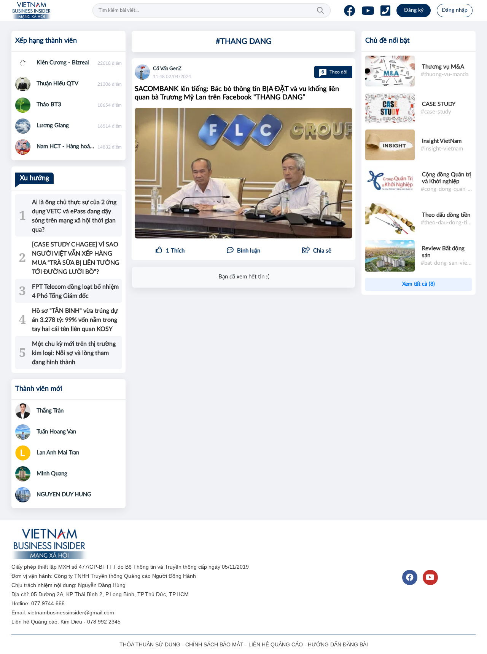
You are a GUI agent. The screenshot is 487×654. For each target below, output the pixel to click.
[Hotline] (385, 10)
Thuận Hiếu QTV (57, 83)
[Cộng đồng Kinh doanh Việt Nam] (31, 10)
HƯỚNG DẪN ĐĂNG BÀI (338, 644)
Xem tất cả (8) (418, 284)
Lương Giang (53, 125)
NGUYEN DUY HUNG (64, 494)
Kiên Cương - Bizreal (63, 63)
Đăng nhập (455, 10)
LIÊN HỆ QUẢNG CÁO (275, 644)
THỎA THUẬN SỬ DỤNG (149, 644)
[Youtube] (367, 10)
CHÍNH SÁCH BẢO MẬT (214, 644)
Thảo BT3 (49, 104)
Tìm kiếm (320, 10)
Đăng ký (413, 10)
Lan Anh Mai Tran (58, 453)
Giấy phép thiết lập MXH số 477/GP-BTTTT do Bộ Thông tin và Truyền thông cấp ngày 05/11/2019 (130, 567)
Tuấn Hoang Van (56, 432)
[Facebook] (349, 10)
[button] (316, 251)
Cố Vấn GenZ (167, 68)
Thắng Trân (50, 411)
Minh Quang (52, 474)
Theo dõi (334, 72)
